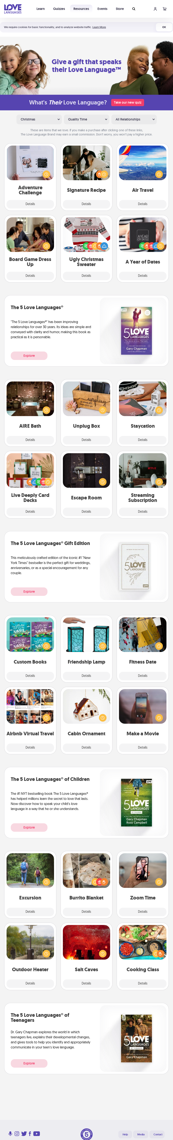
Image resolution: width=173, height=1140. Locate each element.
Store (120, 9)
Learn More (99, 27)
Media (141, 1134)
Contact (158, 1134)
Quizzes (59, 9)
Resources (81, 9)
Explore (29, 355)
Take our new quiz (127, 102)
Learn (40, 9)
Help (125, 1134)
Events (102, 9)
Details (30, 204)
